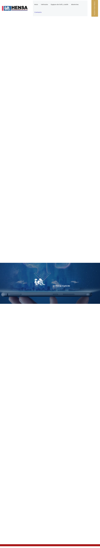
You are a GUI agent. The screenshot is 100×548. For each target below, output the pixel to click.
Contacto (38, 12)
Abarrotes (75, 4)
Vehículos (44, 4)
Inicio (36, 4)
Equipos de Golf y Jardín (59, 4)
